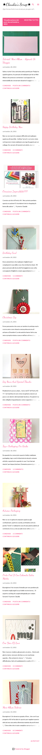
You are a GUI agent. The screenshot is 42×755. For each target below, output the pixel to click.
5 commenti (18, 276)
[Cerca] (33, 4)
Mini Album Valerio (12, 707)
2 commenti (18, 534)
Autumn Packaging (11, 510)
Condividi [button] (7, 85)
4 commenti (18, 150)
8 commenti (18, 730)
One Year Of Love (11, 643)
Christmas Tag (9, 317)
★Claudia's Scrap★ (17, 4)
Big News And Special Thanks (17, 381)
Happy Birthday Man (12, 127)
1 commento (18, 469)
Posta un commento (21, 85)
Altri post (35, 741)
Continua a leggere (11, 88)
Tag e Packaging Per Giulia (15, 446)
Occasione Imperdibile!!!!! (15, 191)
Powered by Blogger (22, 749)
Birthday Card (9, 252)
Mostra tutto (31, 20)
